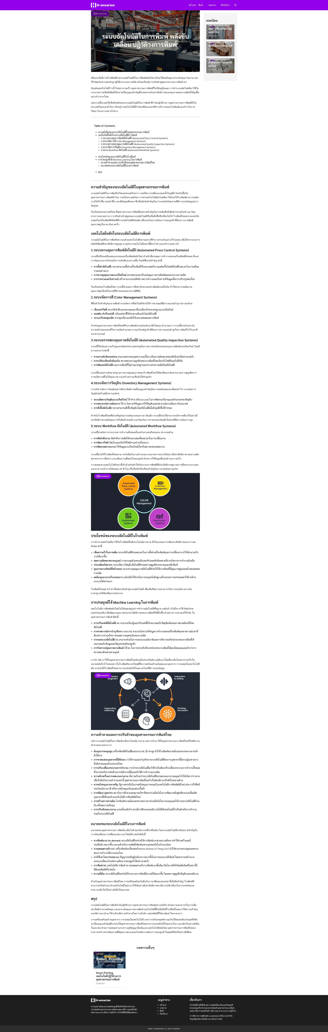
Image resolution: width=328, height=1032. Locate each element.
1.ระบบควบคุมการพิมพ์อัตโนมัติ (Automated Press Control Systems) (134, 138)
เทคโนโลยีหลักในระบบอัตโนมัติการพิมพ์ (117, 134)
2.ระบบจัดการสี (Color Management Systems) (123, 141)
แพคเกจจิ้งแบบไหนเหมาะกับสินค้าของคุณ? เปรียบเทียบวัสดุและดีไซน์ (220, 27)
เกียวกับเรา (225, 5)
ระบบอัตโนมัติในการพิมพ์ (103, 239)
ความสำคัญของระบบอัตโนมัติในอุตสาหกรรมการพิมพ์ (123, 132)
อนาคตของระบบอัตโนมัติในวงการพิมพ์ (119, 165)
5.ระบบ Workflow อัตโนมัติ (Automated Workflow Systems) (130, 150)
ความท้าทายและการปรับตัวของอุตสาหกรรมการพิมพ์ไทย (128, 162)
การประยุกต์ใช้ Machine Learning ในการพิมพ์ (120, 159)
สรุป (100, 171)
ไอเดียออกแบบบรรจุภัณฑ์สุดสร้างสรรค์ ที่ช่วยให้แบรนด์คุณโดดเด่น (220, 44)
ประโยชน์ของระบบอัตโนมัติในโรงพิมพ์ (117, 156)
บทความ (212, 5)
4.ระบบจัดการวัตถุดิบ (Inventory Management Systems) (128, 147)
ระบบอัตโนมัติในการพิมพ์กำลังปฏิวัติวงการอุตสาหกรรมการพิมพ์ (123, 904)
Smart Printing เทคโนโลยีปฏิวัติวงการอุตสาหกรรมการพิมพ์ (108, 976)
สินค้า (201, 5)
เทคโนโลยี (145, 29)
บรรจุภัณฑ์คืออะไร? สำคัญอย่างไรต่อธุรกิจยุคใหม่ (220, 62)
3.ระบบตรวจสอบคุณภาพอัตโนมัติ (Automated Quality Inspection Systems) (137, 143)
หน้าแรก (192, 5)
